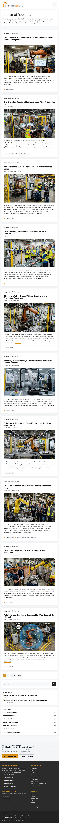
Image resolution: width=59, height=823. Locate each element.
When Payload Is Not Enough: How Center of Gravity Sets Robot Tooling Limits (28, 38)
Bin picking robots (35, 785)
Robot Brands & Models (9, 729)
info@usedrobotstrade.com (19, 817)
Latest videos (34, 798)
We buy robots (5, 801)
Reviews (33, 796)
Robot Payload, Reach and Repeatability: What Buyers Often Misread (29, 616)
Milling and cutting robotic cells (38, 783)
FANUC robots (34, 772)
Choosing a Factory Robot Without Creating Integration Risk (27, 487)
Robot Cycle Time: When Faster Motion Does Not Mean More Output (27, 424)
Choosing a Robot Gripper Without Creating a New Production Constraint (25, 297)
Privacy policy (34, 807)
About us (33, 794)
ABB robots (33, 770)
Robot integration (31, 537)
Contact (33, 802)
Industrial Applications (9, 715)
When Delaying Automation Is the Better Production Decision (26, 232)
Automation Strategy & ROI (10, 712)
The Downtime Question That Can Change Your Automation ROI (29, 103)
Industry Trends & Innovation (10, 722)
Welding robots (34, 781)
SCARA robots (34, 779)
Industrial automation (22, 537)
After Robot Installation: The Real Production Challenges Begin (28, 168)
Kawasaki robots (35, 777)
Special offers (5, 796)
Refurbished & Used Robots (10, 725)
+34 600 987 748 (8, 817)
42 (15, 676)
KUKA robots (34, 768)
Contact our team (27, 756)
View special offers (9, 756)
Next (19, 675)
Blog (5, 33)
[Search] (54, 684)
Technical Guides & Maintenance (22, 153)
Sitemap (33, 804)
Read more (7, 84)
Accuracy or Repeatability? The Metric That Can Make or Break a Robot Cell (28, 361)
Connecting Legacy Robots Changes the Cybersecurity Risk (20, 695)
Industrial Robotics (9, 89)
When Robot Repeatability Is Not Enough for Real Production (24, 551)
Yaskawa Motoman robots (37, 775)
